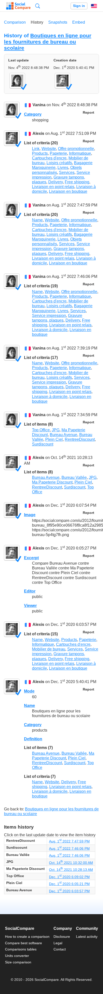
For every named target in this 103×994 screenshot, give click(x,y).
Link (36, 149)
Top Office (41, 430)
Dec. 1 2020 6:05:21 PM (69, 884)
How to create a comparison (27, 937)
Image (30, 515)
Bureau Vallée (74, 477)
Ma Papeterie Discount (52, 482)
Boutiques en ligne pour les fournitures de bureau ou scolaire (47, 42)
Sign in (79, 6)
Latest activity (87, 937)
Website (49, 149)
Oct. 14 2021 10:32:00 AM (71, 863)
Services (66, 172)
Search (37, 5)
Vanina (39, 105)
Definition (33, 739)
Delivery (55, 182)
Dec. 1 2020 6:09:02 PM (69, 877)
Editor (30, 591)
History (37, 22)
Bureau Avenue (63, 435)
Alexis (38, 133)
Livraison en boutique (68, 191)
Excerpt (31, 558)
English (94, 6)
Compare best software (23, 943)
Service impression (49, 315)
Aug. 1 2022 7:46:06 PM (69, 848)
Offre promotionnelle (76, 149)
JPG (56, 430)
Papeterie (58, 153)
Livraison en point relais (53, 187)
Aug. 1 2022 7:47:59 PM (69, 841)
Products (40, 153)
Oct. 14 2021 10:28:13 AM (71, 870)
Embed (78, 22)
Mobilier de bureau (48, 649)
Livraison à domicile (50, 330)
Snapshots (57, 22)
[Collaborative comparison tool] (18, 6)
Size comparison (18, 962)
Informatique (80, 153)
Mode (29, 691)
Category (33, 114)
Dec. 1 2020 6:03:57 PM (69, 891)
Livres (63, 167)
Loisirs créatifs (59, 163)
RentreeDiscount (80, 439)
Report (88, 112)
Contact (60, 949)
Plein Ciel (54, 439)
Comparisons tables (20, 949)
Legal (58, 943)
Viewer (30, 605)
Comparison (15, 22)
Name (37, 220)
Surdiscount (42, 444)
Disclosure (62, 937)
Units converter (17, 956)
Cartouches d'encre (49, 158)
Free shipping (77, 182)
